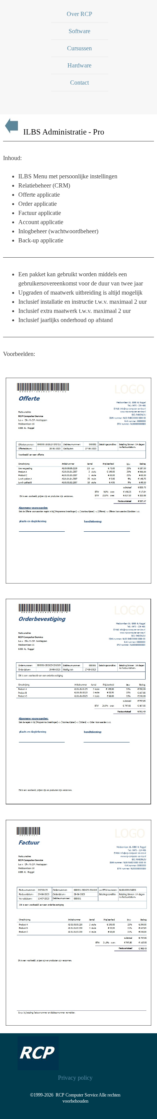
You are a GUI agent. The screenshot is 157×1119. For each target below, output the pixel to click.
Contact (79, 82)
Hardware (79, 65)
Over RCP (79, 14)
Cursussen (79, 48)
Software (79, 31)
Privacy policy (75, 1077)
